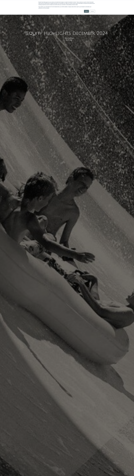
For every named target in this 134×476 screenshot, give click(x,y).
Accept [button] (86, 11)
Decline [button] (92, 11)
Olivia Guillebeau (69, 38)
